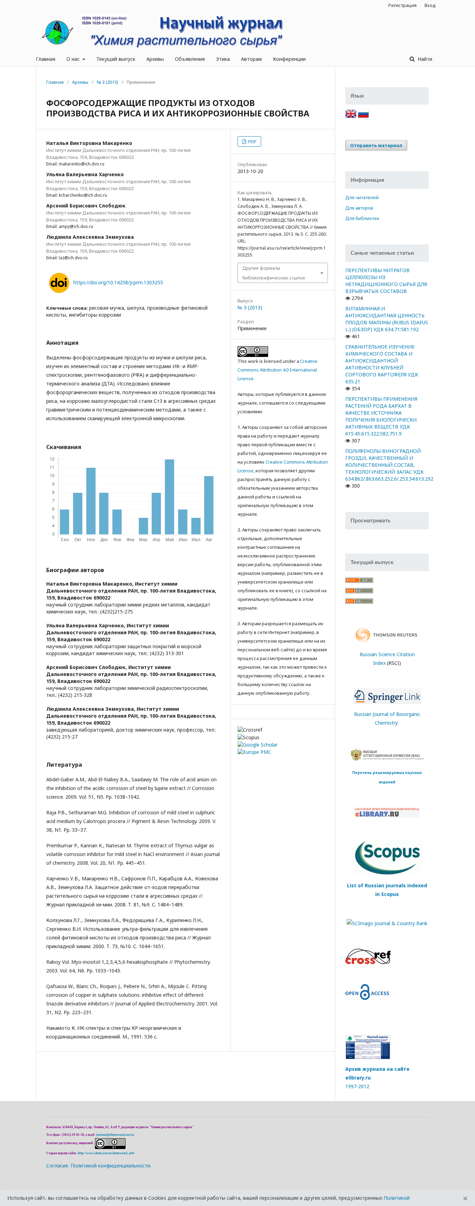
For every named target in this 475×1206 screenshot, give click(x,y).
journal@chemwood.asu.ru (115, 1134)
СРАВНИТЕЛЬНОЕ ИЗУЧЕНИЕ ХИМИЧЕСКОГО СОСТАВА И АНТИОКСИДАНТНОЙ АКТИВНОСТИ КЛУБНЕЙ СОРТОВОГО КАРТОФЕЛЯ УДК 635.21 (381, 364)
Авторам (251, 59)
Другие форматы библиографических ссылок (273, 273)
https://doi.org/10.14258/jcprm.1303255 (118, 282)
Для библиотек (362, 218)
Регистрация (402, 5)
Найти (424, 59)
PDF (251, 141)
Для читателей (362, 197)
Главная (45, 59)
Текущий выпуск (115, 59)
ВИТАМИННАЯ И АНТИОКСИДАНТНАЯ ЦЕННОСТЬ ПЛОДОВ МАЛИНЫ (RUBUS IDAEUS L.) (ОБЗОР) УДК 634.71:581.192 (386, 319)
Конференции (289, 59)
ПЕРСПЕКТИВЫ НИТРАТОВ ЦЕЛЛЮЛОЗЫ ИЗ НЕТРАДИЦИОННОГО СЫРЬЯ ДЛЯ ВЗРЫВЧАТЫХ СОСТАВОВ (386, 280)
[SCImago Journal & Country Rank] (387, 922)
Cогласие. (57, 1165)
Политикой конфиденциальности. (111, 1165)
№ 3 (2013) (107, 82)
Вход (430, 5)
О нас (73, 59)
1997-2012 (357, 1086)
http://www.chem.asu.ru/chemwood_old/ (106, 1153)
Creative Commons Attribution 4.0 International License (277, 370)
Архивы (155, 59)
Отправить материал (376, 145)
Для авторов (359, 208)
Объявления (190, 59)
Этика (223, 59)
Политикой (397, 1198)
